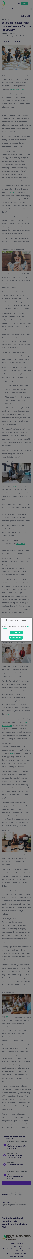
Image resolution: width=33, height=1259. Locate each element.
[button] (16, 638)
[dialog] (16, 629)
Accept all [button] (16, 632)
